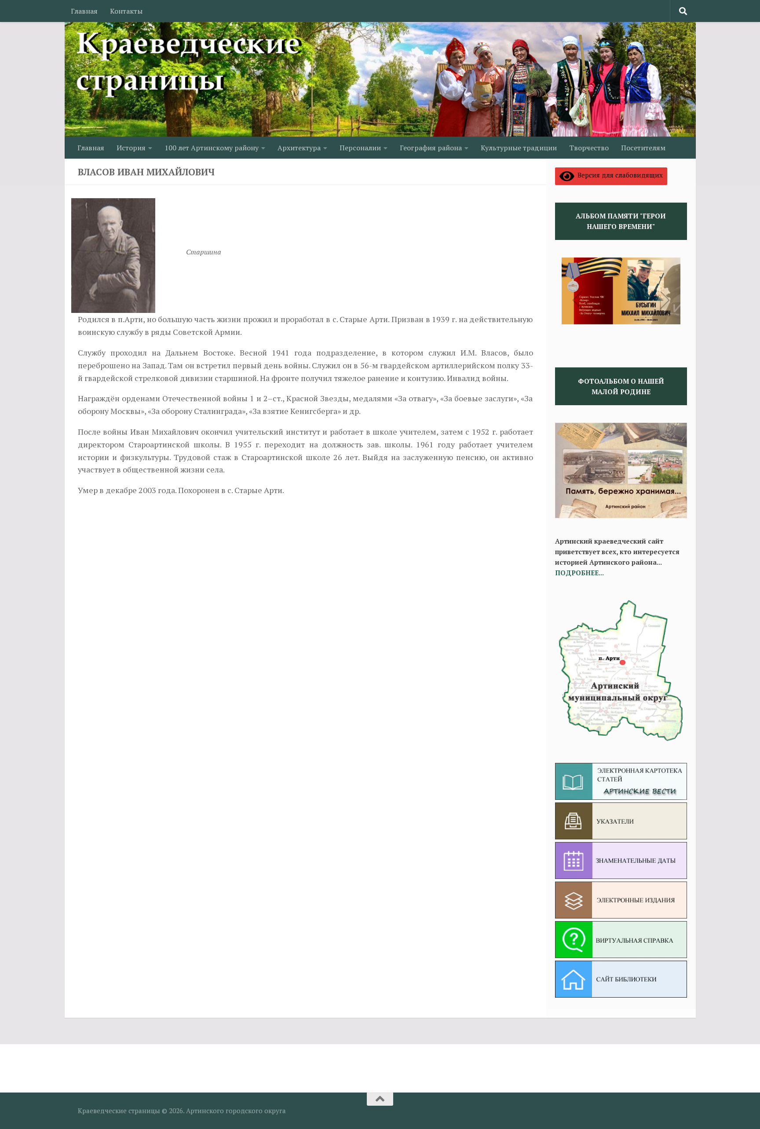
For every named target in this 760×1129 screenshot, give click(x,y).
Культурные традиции (519, 147)
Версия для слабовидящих (618, 175)
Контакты (126, 11)
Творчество (589, 147)
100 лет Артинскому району (211, 147)
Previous (577, 300)
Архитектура (299, 147)
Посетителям (643, 147)
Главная (84, 11)
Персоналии (360, 147)
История (131, 147)
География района (431, 147)
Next (665, 300)
